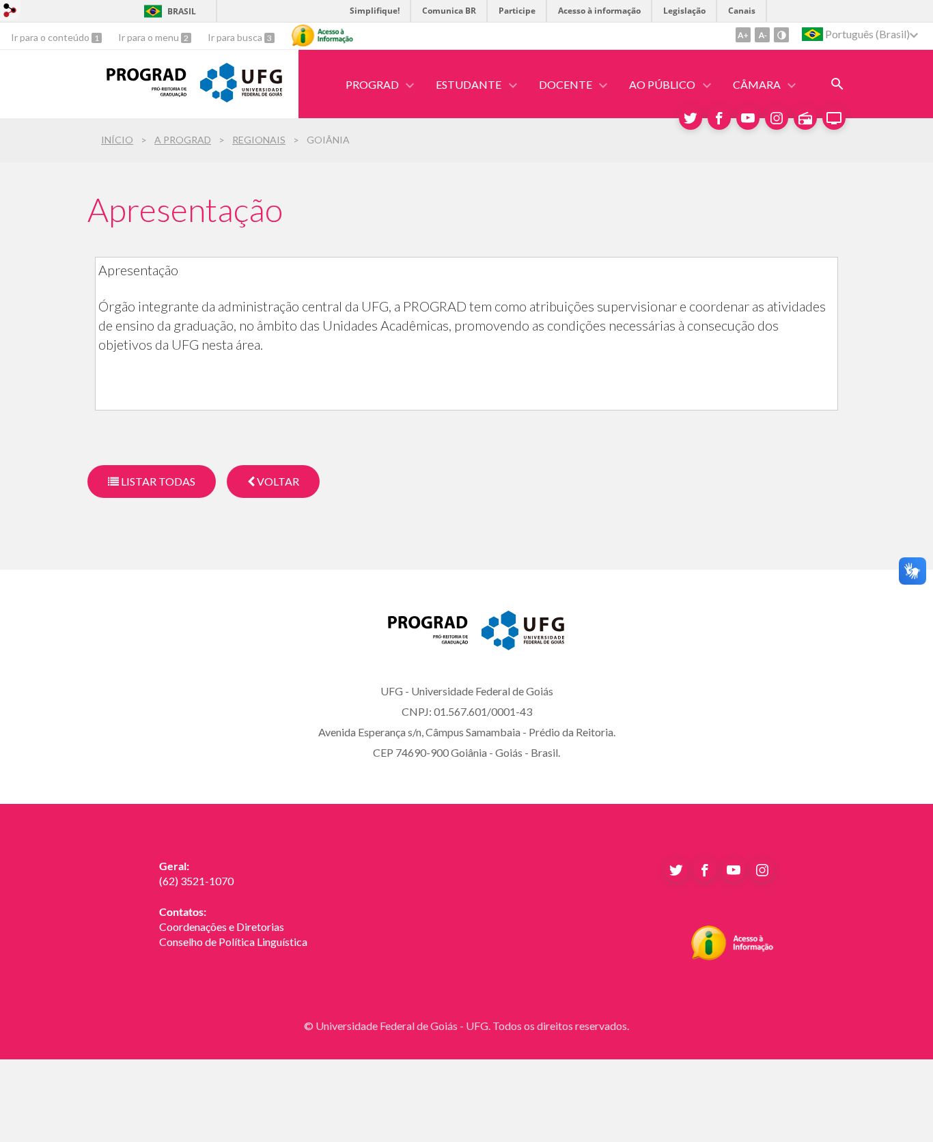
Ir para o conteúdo (51, 37)
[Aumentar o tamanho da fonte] (743, 34)
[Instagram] (776, 118)
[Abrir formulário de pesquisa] (837, 84)
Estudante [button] (468, 84)
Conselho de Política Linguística (233, 941)
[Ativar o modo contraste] (781, 34)
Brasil (181, 11)
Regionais (259, 139)
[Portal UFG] (241, 97)
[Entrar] (10, 12)
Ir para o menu (149, 37)
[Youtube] (748, 118)
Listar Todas (157, 481)
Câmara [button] (757, 84)
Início (117, 139)
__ (163, 956)
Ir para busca (236, 37)
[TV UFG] (834, 118)
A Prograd (182, 139)
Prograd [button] (372, 84)
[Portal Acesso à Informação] (732, 956)
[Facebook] (719, 118)
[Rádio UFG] (805, 118)
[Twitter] (690, 118)
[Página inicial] (136, 92)
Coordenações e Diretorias (221, 926)
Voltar (277, 481)
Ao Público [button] (662, 84)
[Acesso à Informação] (322, 35)
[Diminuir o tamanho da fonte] (762, 34)
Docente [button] (565, 84)
